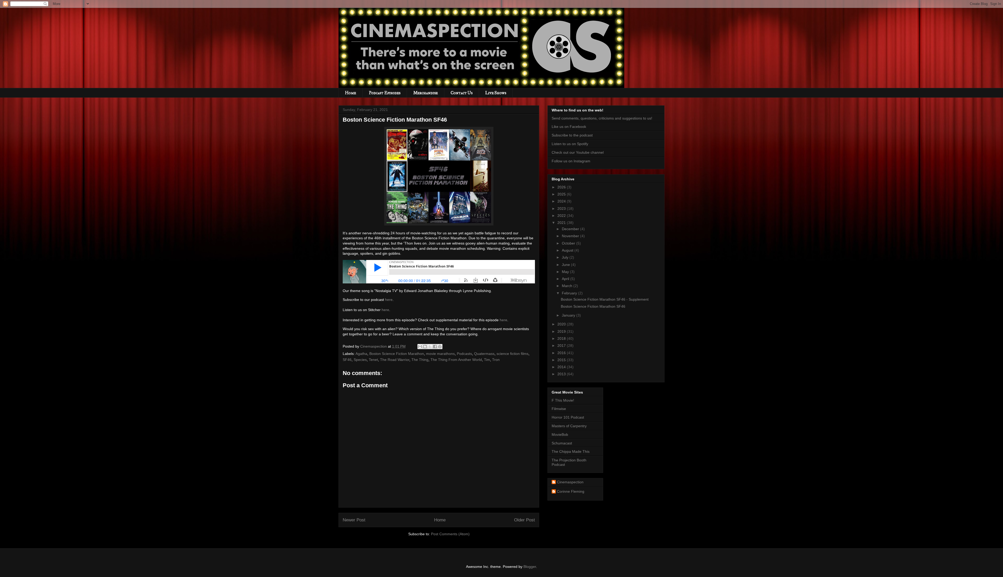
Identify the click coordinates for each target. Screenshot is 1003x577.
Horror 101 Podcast (568, 417)
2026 (562, 187)
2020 (562, 324)
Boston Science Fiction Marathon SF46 (593, 306)
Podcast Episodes (384, 92)
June (566, 265)
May (566, 272)
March (567, 286)
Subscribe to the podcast (572, 135)
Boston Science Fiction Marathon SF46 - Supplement (605, 299)
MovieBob (560, 434)
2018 (562, 338)
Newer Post (354, 519)
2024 (562, 201)
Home (350, 92)
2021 (562, 223)
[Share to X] (430, 346)
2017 (562, 345)
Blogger (529, 566)
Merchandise (425, 92)
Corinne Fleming (570, 491)
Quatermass (484, 354)
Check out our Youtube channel (578, 152)
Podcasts (464, 354)
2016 (562, 353)
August (568, 250)
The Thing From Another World (456, 360)
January (569, 315)
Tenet (373, 360)
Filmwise (559, 409)
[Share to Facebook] (435, 346)
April (566, 279)
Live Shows (495, 92)
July (565, 257)
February (570, 293)
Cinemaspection (570, 482)
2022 (562, 215)
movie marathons (440, 354)
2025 (562, 194)
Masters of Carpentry (569, 426)
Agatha (361, 354)
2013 (562, 374)
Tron (496, 360)
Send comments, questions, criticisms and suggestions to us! (602, 118)
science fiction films (512, 354)
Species (360, 360)
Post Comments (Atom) (450, 534)
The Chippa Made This (571, 451)
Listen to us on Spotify (570, 144)
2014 (562, 367)
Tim (487, 360)
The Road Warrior (394, 360)
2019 (562, 331)
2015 (562, 360)
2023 (562, 208)
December (571, 229)
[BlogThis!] (425, 346)
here (389, 300)
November (571, 236)
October (569, 243)
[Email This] (420, 346)
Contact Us (462, 92)
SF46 (347, 360)
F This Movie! (563, 400)
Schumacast (562, 443)
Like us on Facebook (569, 126)
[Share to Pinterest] (439, 346)
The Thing (419, 360)
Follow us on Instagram (571, 161)
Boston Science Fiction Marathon (396, 354)
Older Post (524, 519)
